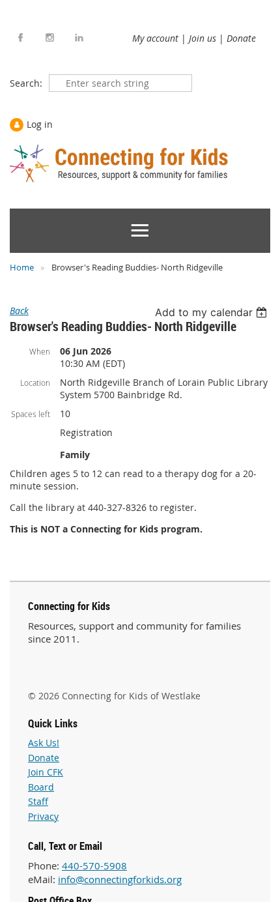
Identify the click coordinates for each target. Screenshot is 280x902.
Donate (241, 38)
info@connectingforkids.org (120, 879)
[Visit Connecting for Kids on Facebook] (20, 37)
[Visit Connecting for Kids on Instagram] (50, 37)
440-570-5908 (94, 865)
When (39, 351)
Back (19, 310)
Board (41, 787)
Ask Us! (43, 742)
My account (155, 38)
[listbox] (212, 312)
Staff (38, 801)
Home (22, 267)
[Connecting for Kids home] (120, 163)
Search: (26, 83)
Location (35, 382)
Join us (202, 38)
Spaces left (30, 414)
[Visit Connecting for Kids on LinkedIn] (79, 37)
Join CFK (45, 772)
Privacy (43, 816)
